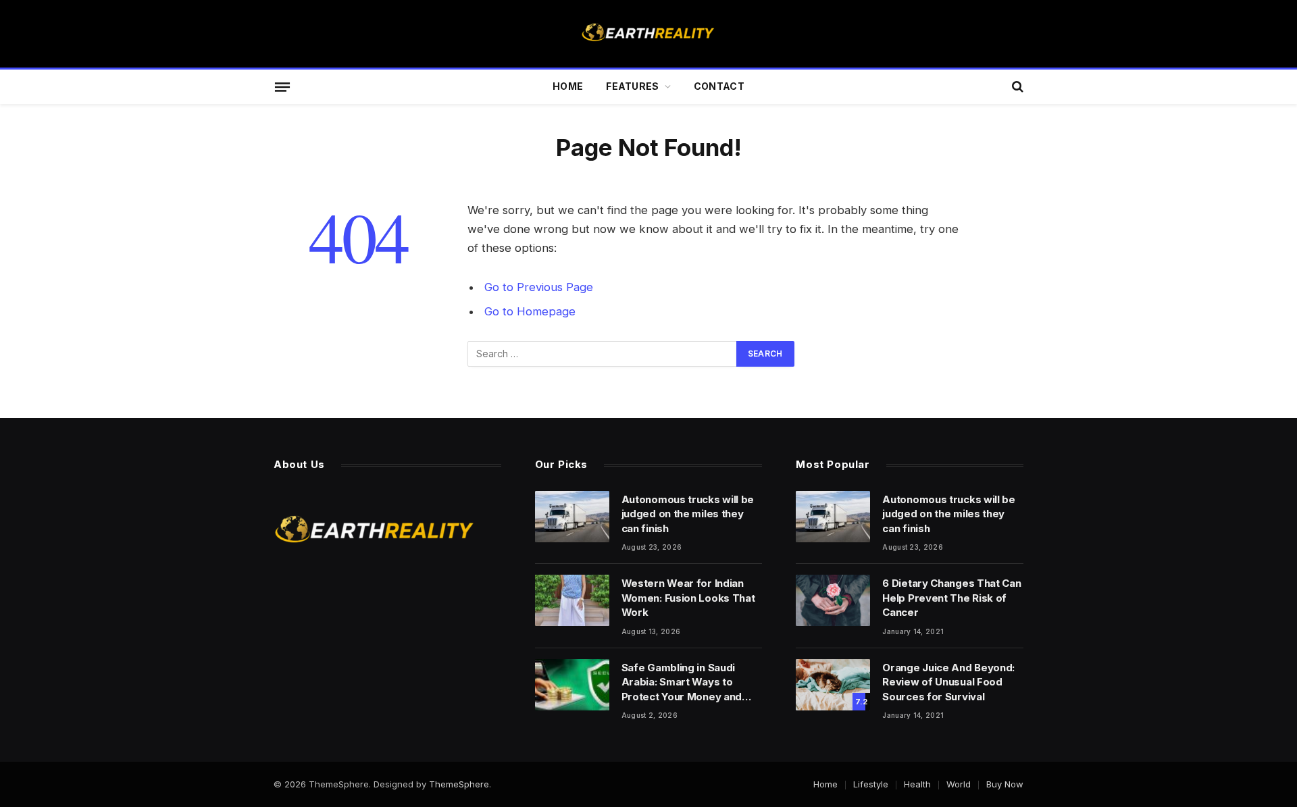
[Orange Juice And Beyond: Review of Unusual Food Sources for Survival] (833, 684)
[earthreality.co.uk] (648, 34)
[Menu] (282, 86)
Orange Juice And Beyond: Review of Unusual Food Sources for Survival (948, 682)
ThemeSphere (459, 784)
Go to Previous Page (538, 287)
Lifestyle (870, 784)
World (958, 784)
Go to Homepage (530, 311)
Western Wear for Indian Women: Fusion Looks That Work (688, 598)
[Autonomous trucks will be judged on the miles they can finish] (572, 516)
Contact (719, 86)
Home (568, 86)
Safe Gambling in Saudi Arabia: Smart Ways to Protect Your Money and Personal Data (681, 682)
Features (632, 86)
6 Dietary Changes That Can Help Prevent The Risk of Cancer (951, 598)
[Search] (1016, 87)
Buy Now (1004, 784)
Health (917, 784)
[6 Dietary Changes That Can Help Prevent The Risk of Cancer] (833, 600)
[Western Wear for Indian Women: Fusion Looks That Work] (572, 600)
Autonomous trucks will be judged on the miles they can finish (688, 514)
